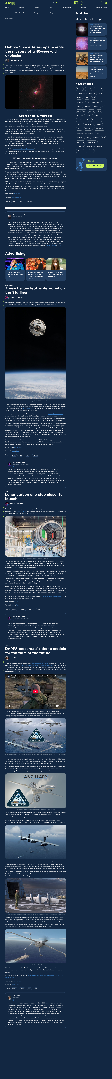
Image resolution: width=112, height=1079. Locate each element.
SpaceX (90, 133)
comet (79, 98)
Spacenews (18, 447)
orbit (86, 120)
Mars (99, 111)
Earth (87, 98)
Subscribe (96, 165)
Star (21, 201)
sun (103, 137)
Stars (87, 137)
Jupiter (91, 111)
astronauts (99, 89)
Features (83, 7)
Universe (99, 146)
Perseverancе (96, 120)
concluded (26, 408)
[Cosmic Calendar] (106, 3)
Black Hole (92, 93)
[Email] (13, 219)
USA (29, 988)
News (7, 7)
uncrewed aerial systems (39, 663)
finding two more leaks (55, 414)
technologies (92, 142)
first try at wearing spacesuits (51, 596)
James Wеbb (81, 111)
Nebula (79, 120)
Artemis (14, 609)
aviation (14, 988)
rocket (99, 124)
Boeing (14, 455)
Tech (50, 7)
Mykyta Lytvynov (16, 297)
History (87, 106)
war (36, 988)
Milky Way (80, 115)
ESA (93, 98)
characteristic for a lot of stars (23, 149)
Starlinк (79, 137)
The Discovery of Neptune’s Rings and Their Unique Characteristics (97, 29)
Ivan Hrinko (14, 658)
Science (36, 7)
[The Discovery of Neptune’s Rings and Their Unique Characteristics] (82, 29)
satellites (88, 129)
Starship (96, 137)
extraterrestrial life (94, 102)
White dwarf (30, 201)
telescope (80, 146)
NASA (27, 455)
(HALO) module (22, 511)
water (91, 151)
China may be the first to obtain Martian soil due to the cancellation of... (97, 58)
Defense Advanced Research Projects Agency (37, 665)
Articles (21, 7)
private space (89, 124)
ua (53, 3)
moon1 (31, 609)
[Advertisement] (35, 33)
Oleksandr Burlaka (16, 60)
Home (7, 13)
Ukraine (89, 146)
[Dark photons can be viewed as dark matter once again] (82, 43)
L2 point (15, 568)
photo (79, 124)
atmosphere (81, 93)
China (101, 93)
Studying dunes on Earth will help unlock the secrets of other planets (97, 73)
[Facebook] (16, 219)
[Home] (10, 3)
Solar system (99, 129)
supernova (80, 142)
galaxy (79, 106)
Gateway (22, 609)
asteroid (88, 89)
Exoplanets (80, 102)
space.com (17, 981)
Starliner (35, 455)
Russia (79, 129)
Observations (66, 7)
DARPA (22, 988)
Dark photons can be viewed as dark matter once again (97, 43)
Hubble (13, 201)
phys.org (17, 194)
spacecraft (80, 133)
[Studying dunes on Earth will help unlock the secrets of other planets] (82, 72)
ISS (21, 455)
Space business (101, 7)
